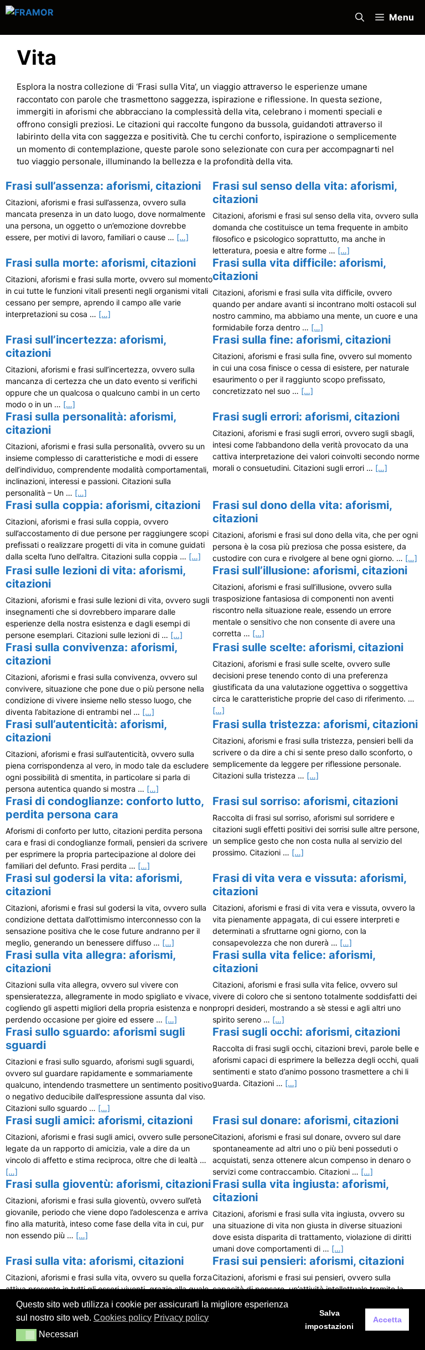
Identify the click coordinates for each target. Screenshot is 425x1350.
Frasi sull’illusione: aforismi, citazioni (309, 570)
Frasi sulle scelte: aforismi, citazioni (307, 647)
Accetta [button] (387, 1319)
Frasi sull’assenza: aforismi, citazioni (103, 186)
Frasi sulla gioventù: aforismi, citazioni (108, 1184)
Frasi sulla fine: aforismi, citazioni (301, 339)
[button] (360, 17)
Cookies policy (123, 1317)
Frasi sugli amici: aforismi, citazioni (99, 1120)
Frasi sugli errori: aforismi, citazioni (306, 416)
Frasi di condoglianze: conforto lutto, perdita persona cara (105, 808)
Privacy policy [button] (181, 1317)
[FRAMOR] (123, 17)
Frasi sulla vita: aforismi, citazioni (95, 1261)
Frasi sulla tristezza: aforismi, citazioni (315, 724)
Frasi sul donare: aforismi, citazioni (305, 1120)
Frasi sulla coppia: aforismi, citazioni (103, 505)
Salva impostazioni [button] (329, 1320)
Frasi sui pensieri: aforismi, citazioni (308, 1261)
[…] (183, 237)
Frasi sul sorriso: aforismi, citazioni (305, 801)
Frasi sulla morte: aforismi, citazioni (101, 262)
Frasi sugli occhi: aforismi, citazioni (306, 1032)
